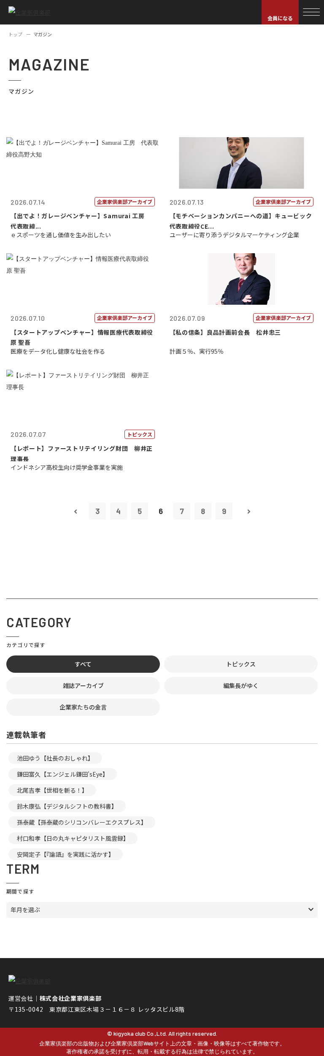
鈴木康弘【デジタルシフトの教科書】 (67, 806)
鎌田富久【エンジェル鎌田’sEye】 (62, 774)
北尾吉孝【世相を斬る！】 (52, 790)
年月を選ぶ (25, 909)
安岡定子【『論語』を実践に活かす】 (65, 854)
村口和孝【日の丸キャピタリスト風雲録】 (73, 838)
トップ (15, 34)
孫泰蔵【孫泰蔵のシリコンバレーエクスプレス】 (82, 822)
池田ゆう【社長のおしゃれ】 (55, 758)
